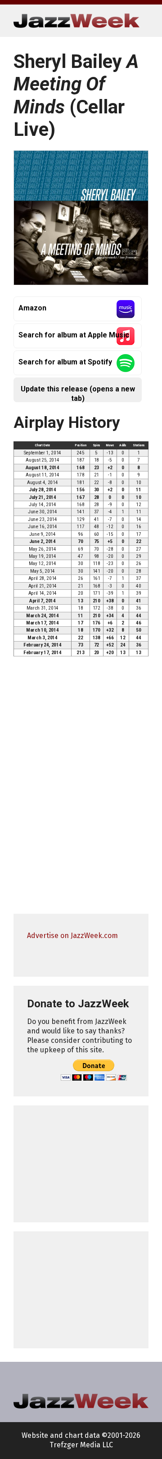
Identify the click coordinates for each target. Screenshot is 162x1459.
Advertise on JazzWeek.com (72, 935)
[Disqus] (81, 789)
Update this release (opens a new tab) (78, 393)
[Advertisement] (81, 1164)
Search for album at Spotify (65, 362)
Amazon (32, 308)
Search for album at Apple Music (73, 335)
